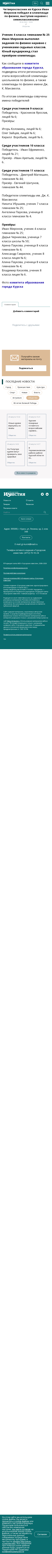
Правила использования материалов (17, 635)
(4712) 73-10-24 (31, 553)
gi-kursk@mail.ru (29, 544)
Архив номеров (26, 519)
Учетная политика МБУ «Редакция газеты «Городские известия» (23, 579)
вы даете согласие (21, 1529)
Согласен (42, 1534)
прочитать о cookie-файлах (15, 1521)
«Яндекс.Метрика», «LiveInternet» (16, 1542)
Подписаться (26, 368)
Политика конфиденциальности (15, 568)
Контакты (26, 537)
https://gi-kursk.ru (13, 621)
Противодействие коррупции (14, 573)
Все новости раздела (26, 473)
